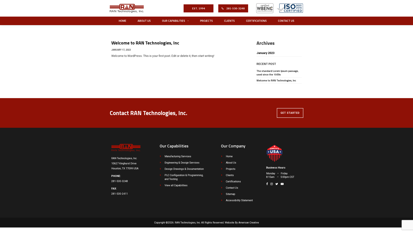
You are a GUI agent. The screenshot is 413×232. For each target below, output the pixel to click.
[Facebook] (267, 184)
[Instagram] (271, 184)
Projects (230, 168)
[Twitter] (276, 184)
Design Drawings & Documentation (184, 168)
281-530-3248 (235, 8)
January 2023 (265, 53)
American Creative (248, 222)
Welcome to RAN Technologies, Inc (276, 80)
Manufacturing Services (178, 156)
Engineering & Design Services (182, 162)
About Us (231, 162)
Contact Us (232, 187)
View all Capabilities (176, 185)
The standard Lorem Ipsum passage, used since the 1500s (277, 72)
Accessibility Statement (239, 200)
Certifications (233, 181)
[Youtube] (282, 184)
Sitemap (230, 194)
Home (229, 156)
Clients (230, 175)
